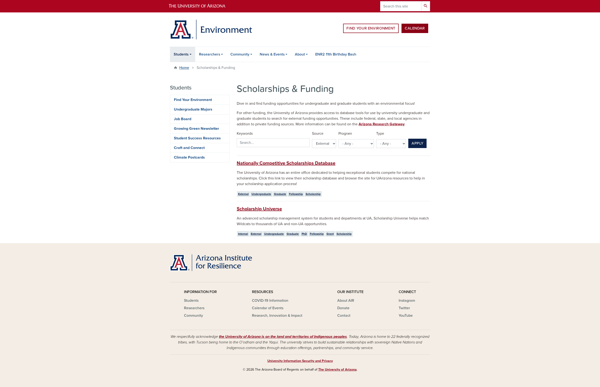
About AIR (345, 300)
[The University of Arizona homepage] (201, 6)
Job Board (182, 119)
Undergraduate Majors (193, 109)
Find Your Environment (370, 28)
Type (380, 133)
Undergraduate (261, 194)
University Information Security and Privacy (300, 361)
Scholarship (313, 194)
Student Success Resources (197, 138)
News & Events (272, 54)
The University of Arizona (337, 370)
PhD (304, 233)
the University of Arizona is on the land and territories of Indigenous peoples (283, 336)
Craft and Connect (189, 147)
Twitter (404, 308)
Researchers (209, 54)
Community (239, 54)
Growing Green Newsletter (196, 128)
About (300, 54)
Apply (417, 143)
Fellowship (296, 194)
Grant (330, 233)
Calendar (415, 28)
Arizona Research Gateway (382, 124)
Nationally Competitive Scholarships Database (286, 163)
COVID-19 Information (270, 300)
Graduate (280, 194)
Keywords (245, 133)
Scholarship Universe (259, 209)
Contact (343, 315)
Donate (343, 308)
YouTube (406, 315)
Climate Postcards (189, 157)
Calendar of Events (267, 308)
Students (181, 54)
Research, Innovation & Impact (277, 315)
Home (184, 67)
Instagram (407, 300)
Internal (243, 233)
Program (345, 133)
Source (317, 133)
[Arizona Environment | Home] (211, 29)
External (243, 194)
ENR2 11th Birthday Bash (335, 54)
